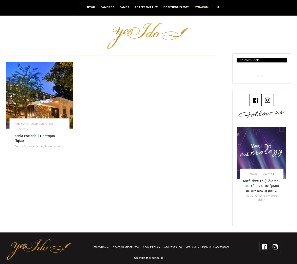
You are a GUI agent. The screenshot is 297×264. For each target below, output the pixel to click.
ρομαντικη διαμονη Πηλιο (34, 124)
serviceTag (157, 258)
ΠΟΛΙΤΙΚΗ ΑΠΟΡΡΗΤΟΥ (126, 247)
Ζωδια (254, 174)
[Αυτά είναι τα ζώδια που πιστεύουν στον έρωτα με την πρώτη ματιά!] (261, 153)
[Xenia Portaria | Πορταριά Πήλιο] (39, 95)
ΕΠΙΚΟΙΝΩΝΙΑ (101, 247)
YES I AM (191, 247)
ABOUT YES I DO (173, 247)
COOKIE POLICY (151, 247)
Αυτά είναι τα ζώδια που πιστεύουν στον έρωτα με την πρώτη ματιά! (261, 186)
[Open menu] (79, 8)
